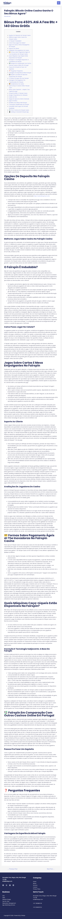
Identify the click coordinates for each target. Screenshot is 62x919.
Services (35, 885)
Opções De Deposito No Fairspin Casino (20, 35)
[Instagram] (10, 885)
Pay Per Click (5, 901)
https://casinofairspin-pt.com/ (42, 196)
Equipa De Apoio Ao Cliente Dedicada (19, 99)
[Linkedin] (13, 885)
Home (34, 881)
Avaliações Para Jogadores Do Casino (19, 50)
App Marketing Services (8, 905)
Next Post (50, 869)
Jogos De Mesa (13, 100)
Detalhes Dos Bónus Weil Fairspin (18, 102)
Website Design (6, 899)
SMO (3, 897)
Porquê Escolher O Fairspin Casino (18, 93)
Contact (35, 887)
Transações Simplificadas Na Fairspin (19, 104)
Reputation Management (9, 903)
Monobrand (7, 16)
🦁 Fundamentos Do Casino (16, 84)
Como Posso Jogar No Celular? (17, 43)
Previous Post (12, 869)
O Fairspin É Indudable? (15, 41)
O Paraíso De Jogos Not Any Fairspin (19, 78)
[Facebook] (3, 885)
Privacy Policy (36, 889)
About (34, 883)
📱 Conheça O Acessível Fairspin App (19, 112)
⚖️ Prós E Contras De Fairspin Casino (19, 110)
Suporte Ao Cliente (14, 48)
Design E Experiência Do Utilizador (18, 95)
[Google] (6, 885)
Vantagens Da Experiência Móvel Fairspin (20, 72)
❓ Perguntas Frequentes (16, 71)
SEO (3, 895)
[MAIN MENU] (58, 3)
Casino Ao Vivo (13, 97)
